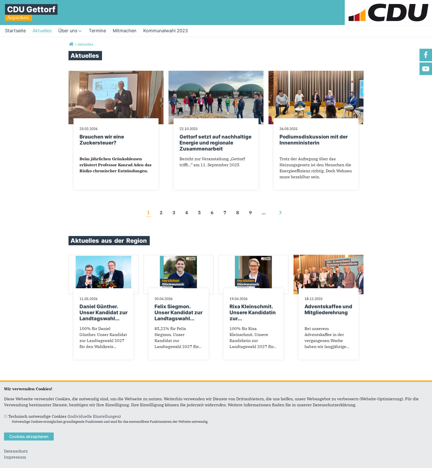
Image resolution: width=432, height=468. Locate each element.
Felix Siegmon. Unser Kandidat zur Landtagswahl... (178, 313)
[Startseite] (388, 3)
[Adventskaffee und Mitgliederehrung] (329, 257)
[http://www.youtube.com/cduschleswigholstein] (426, 68)
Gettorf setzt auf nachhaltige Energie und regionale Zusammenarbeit (216, 143)
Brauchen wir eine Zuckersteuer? (102, 140)
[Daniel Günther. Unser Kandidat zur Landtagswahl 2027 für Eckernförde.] (103, 257)
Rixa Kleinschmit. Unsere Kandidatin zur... (253, 313)
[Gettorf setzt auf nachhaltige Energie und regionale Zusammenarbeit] (216, 73)
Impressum (15, 457)
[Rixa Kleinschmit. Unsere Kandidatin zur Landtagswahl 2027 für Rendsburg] (253, 257)
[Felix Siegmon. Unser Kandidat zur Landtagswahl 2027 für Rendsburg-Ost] (179, 257)
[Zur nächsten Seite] (280, 213)
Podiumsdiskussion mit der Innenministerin (314, 140)
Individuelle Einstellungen (94, 416)
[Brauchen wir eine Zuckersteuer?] (116, 73)
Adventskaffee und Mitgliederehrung (328, 310)
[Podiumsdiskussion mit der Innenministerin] (316, 73)
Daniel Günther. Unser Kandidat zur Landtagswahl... (104, 313)
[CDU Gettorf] (71, 44)
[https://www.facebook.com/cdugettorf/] (426, 55)
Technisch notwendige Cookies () (64, 416)
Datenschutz (16, 451)
